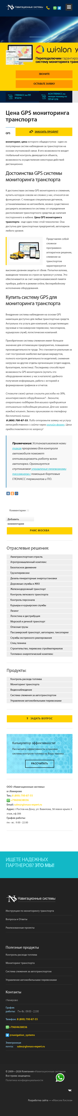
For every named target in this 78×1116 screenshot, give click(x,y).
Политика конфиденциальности (24, 1080)
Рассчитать (39, 763)
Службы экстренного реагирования (31, 637)
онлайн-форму (56, 424)
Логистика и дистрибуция (25, 616)
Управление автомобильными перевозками (36, 700)
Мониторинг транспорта (24, 684)
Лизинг (14, 610)
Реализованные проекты (20, 927)
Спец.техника (18, 643)
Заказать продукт (46, 132)
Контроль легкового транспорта (29, 594)
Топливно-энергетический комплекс (31, 654)
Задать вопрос (41, 718)
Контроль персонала (22, 600)
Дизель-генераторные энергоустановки (33, 578)
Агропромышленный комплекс (28, 562)
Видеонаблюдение (21, 689)
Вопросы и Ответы (16, 919)
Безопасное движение (23, 567)
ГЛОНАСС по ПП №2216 (23, 96)
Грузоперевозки (20, 573)
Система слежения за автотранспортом (33, 695)
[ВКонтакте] (8, 493)
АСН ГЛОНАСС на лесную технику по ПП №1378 (57, 97)
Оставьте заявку (44, 84)
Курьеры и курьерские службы (28, 605)
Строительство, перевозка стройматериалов (36, 648)
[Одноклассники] (12, 493)
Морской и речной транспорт (27, 621)
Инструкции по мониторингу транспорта (30, 910)
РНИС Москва (39, 530)
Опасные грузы (19, 627)
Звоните (44, 74)
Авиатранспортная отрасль (26, 556)
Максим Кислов (62, 1100)
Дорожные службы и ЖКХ (25, 583)
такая (16, 448)
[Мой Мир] (16, 493)
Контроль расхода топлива (26, 679)
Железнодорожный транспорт (28, 589)
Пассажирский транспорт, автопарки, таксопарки (39, 632)
